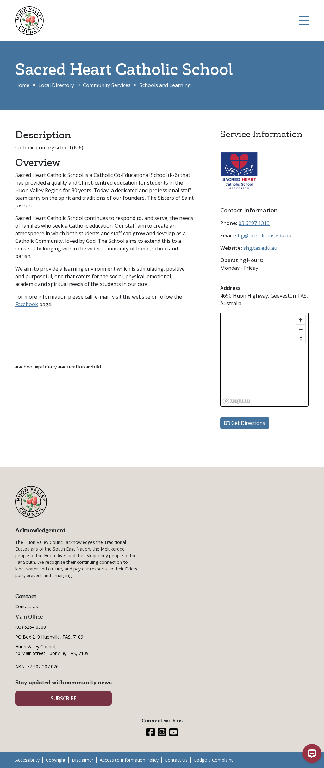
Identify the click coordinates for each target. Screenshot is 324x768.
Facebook (26, 304)
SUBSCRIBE (63, 698)
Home (22, 85)
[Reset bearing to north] (300, 338)
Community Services (107, 85)
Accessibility (27, 760)
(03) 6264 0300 (30, 627)
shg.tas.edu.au (260, 247)
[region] (264, 359)
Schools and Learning (165, 85)
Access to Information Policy (129, 760)
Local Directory (56, 85)
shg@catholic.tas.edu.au (263, 235)
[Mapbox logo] (236, 401)
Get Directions (247, 422)
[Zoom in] (300, 319)
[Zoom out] (300, 329)
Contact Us (26, 606)
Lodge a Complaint (213, 760)
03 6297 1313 (254, 223)
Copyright (55, 760)
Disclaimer (82, 760)
